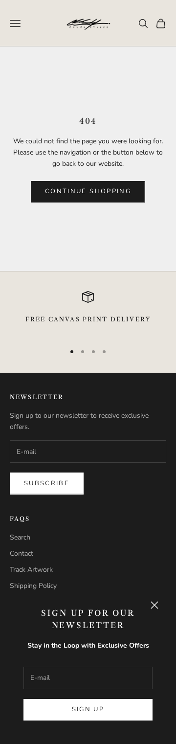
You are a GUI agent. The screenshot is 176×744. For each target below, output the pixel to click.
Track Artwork (31, 569)
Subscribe (46, 483)
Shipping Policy (33, 585)
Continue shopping (88, 191)
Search (20, 537)
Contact (21, 553)
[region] (88, 313)
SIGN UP (88, 709)
